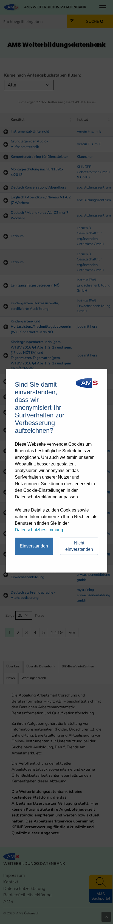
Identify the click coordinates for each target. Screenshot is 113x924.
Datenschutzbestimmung (39, 529)
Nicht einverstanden (79, 546)
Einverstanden (34, 546)
